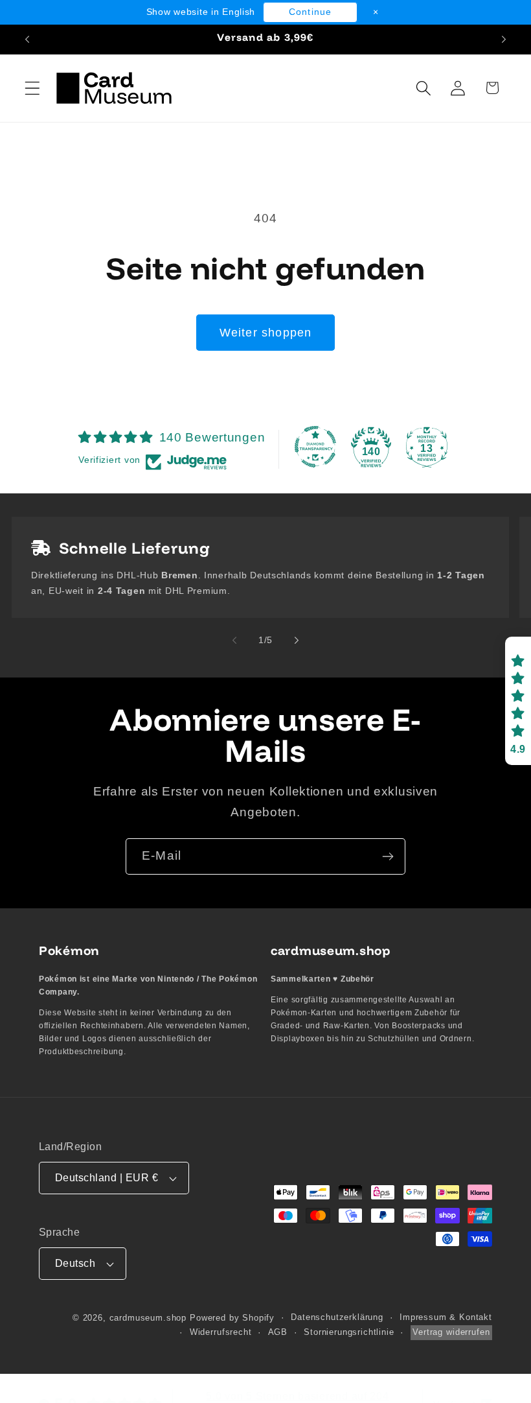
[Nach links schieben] (234, 640)
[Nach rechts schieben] (296, 640)
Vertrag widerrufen (451, 1332)
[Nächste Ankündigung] (504, 39)
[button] (33, 88)
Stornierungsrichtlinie (349, 1332)
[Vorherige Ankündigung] (27, 39)
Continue (310, 11)
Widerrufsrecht (221, 1332)
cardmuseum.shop (148, 1318)
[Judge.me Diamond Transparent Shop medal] (315, 446)
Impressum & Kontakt (446, 1317)
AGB (278, 1332)
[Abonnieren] (387, 856)
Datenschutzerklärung (337, 1317)
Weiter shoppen (266, 332)
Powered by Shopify (232, 1318)
